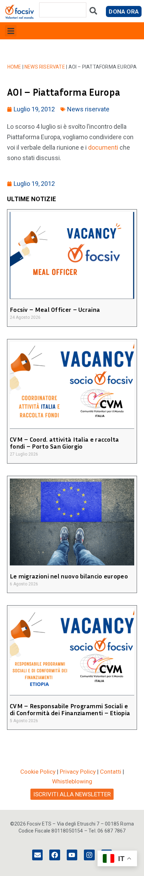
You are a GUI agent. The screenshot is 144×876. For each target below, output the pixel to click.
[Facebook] (54, 855)
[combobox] (62, 9)
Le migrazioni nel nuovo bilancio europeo (69, 576)
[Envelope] (37, 855)
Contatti (110, 771)
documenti (103, 147)
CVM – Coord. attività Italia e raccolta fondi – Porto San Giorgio (64, 442)
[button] (10, 31)
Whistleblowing (72, 781)
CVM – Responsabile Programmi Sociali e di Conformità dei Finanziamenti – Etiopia (70, 709)
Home (14, 67)
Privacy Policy (78, 771)
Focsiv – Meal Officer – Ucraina (55, 309)
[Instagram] (89, 855)
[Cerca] (93, 12)
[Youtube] (72, 855)
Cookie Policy (38, 771)
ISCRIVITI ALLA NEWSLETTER (72, 794)
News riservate (44, 67)
